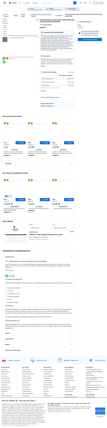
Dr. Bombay (4, 373)
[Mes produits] (85, 2)
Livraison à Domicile (48, 376)
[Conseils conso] (71, 256)
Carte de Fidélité (48, 371)
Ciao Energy (4, 376)
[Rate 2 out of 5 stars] (41, 27)
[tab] (5, 21)
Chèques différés (5, 371)
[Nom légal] (71, 163)
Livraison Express (48, 380)
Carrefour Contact (69, 378)
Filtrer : (31, 224)
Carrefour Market (69, 371)
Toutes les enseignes (70, 389)
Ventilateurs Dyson (6, 382)
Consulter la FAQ (100, 360)
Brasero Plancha (26, 369)
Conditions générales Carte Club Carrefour (94, 382)
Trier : (53, 224)
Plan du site (89, 391)
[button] (20, 2)
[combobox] (58, 2)
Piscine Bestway (26, 389)
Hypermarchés (68, 369)
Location (46, 389)
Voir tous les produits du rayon (50, 97)
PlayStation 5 (4, 391)
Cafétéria (67, 384)
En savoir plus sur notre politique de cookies (14, 425)
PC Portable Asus (5, 380)
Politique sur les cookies (71, 396)
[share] (37, 20)
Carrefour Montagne (70, 380)
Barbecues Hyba (26, 376)
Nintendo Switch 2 (5, 389)
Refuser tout (100, 413)
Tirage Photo (47, 395)
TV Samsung (4, 384)
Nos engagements (90, 396)
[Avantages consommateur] (71, 350)
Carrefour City (68, 373)
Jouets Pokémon (26, 391)
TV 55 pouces (25, 387)
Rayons (16, 15)
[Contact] (71, 333)
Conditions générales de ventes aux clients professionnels (94, 378)
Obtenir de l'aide (42, 360)
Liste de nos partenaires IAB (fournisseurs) (59, 411)
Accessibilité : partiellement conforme (95, 387)
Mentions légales (90, 375)
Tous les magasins (69, 391)
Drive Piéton (47, 378)
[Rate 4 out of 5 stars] (43, 27)
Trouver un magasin (14, 360)
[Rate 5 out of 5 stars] (44, 27)
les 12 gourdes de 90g (45, 24)
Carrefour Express (69, 376)
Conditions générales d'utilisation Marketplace (94, 372)
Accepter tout (100, 409)
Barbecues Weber (26, 371)
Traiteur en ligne (48, 382)
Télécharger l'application (70, 360)
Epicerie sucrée (23, 15)
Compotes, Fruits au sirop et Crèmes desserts (41, 15)
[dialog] (53, 413)
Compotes (59, 15)
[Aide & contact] (80, 2)
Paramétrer (100, 416)
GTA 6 (2, 393)
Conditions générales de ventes (93, 369)
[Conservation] (71, 338)
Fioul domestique (48, 384)
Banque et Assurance (49, 387)
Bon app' (67, 382)
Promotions (4, 369)
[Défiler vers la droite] (73, 138)
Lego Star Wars (26, 395)
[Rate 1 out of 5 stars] (40, 27)
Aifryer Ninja (25, 382)
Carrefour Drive (47, 373)
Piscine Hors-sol (26, 384)
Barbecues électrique (6, 395)
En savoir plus (12, 58)
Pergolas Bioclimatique (28, 373)
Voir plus (43, 66)
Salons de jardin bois (27, 378)
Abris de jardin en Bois (27, 393)
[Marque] (71, 344)
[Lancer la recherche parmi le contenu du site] (74, 2)
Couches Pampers (26, 380)
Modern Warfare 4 (5, 378)
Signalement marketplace (92, 389)
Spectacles (46, 391)
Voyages (46, 393)
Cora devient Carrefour (70, 387)
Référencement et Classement (93, 385)
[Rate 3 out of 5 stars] (42, 27)
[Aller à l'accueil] (4, 2)
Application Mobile (48, 369)
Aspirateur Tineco (5, 387)
